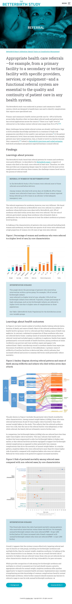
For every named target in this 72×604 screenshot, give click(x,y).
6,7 (20, 141)
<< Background (14, 585)
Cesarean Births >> (57, 585)
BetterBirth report (44, 162)
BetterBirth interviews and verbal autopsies (45, 141)
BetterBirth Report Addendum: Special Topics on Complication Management (32, 52)
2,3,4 (59, 123)
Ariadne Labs (29, 598)
